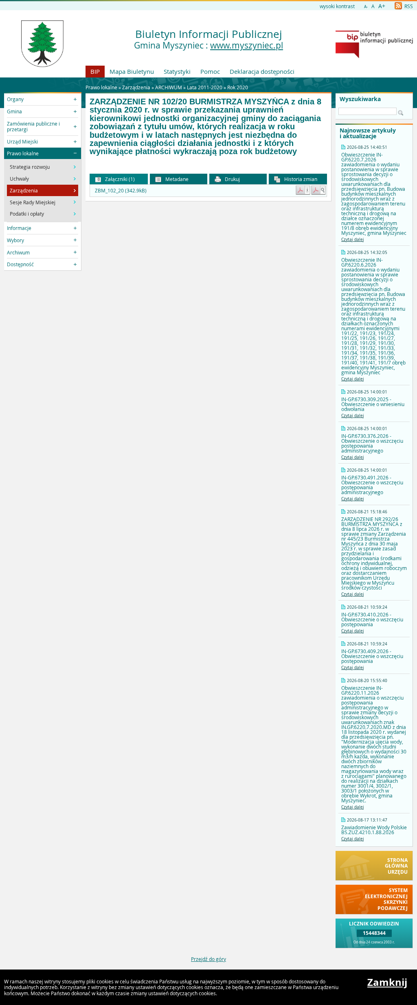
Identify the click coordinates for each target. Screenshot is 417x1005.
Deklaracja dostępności (262, 71)
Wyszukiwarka (360, 99)
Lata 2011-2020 (204, 87)
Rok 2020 (237, 87)
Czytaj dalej (352, 239)
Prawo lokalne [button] (23, 153)
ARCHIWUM (168, 87)
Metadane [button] (176, 179)
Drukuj (232, 179)
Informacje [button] (19, 228)
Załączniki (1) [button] (119, 179)
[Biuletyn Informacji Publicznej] (374, 56)
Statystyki (177, 71)
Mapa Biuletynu (132, 71)
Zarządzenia (136, 87)
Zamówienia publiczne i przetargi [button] (33, 126)
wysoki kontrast (337, 6)
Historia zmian (300, 179)
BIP (95, 71)
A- (366, 6)
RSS (408, 6)
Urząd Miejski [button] (22, 141)
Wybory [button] (15, 240)
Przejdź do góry (208, 959)
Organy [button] (15, 99)
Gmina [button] (14, 111)
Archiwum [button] (18, 252)
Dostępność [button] (20, 264)
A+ (381, 6)
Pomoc (210, 71)
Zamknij (387, 982)
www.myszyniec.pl (246, 45)
